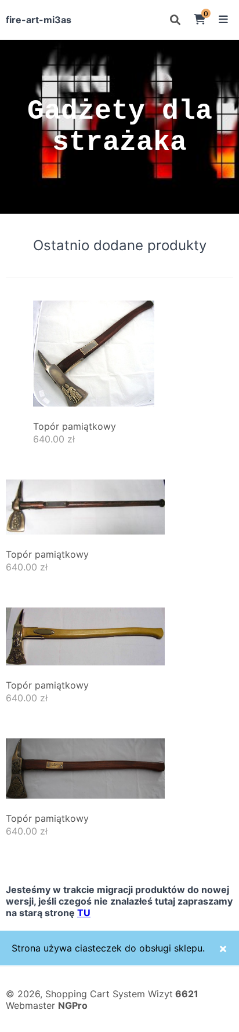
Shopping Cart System (95, 994)
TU (83, 912)
